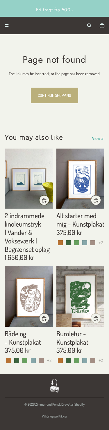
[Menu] (6, 25)
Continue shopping (54, 95)
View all (98, 138)
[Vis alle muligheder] (101, 243)
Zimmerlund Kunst (47, 404)
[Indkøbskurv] (102, 25)
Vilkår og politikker (54, 416)
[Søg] (89, 25)
